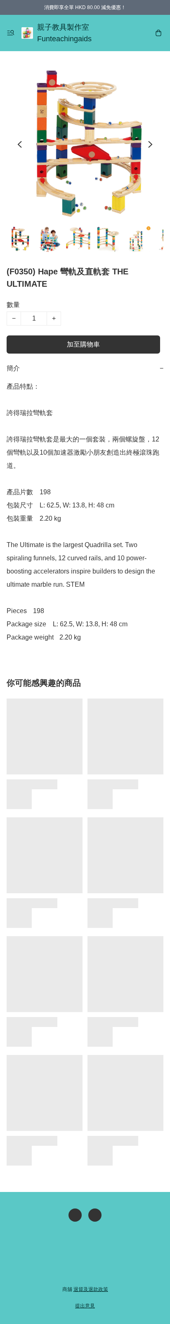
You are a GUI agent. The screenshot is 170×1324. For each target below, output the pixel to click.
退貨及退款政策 (90, 1289)
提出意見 (85, 1306)
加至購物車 (83, 344)
